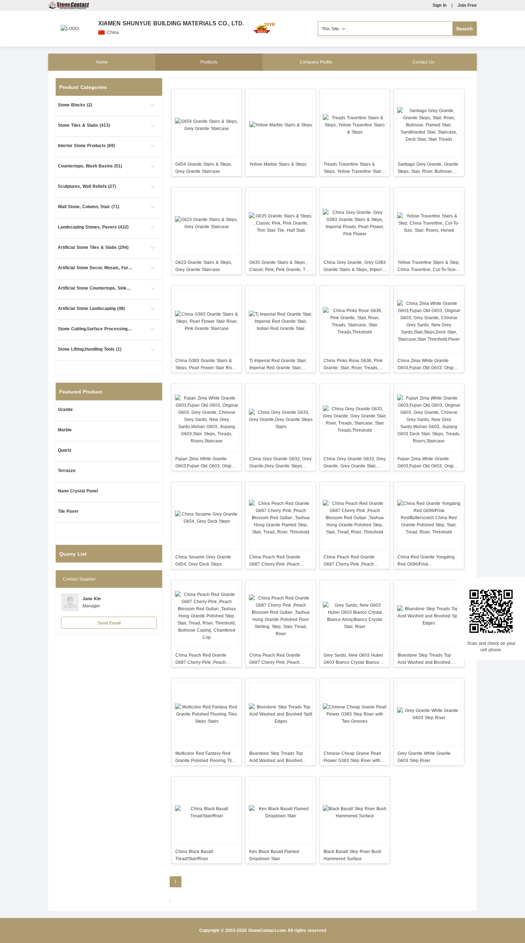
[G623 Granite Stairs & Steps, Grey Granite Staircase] (206, 223)
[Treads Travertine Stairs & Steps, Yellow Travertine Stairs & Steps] (355, 125)
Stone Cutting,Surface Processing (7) (95, 328)
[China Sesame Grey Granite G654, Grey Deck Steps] (206, 518)
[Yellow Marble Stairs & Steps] (280, 125)
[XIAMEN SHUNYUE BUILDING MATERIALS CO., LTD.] (69, 25)
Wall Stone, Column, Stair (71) (88, 206)
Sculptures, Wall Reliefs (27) (87, 186)
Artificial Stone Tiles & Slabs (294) (93, 247)
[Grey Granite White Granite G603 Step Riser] (429, 714)
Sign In (439, 5)
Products (209, 62)
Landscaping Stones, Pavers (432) (93, 227)
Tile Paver (68, 511)
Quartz (64, 450)
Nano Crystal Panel (78, 490)
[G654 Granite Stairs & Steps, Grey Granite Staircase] (206, 125)
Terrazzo (66, 470)
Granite (65, 409)
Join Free (467, 5)
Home (102, 62)
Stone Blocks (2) (75, 104)
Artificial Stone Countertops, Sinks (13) (95, 288)
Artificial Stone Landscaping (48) (91, 308)
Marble (65, 429)
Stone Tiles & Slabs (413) (84, 125)
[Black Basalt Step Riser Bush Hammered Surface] (355, 812)
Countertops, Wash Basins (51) (90, 166)
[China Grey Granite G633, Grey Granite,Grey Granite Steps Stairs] (280, 419)
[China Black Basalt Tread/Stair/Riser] (206, 812)
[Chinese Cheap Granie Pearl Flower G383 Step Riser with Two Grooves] (355, 714)
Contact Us (423, 62)
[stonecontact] (68, 7)
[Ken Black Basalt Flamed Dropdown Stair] (280, 812)
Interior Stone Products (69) (86, 145)
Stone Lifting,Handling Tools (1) (89, 349)
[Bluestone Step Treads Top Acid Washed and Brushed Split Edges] (429, 616)
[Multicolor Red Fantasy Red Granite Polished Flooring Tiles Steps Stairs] (206, 714)
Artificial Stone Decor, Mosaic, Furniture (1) (95, 267)
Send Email (109, 623)
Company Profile (316, 62)
